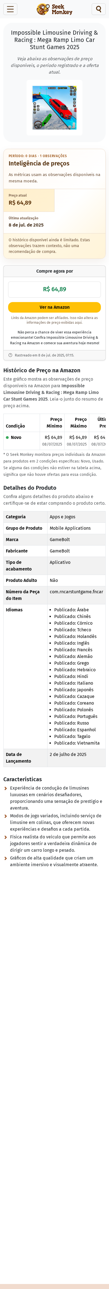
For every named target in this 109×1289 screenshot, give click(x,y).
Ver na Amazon (55, 307)
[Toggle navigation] (10, 9)
